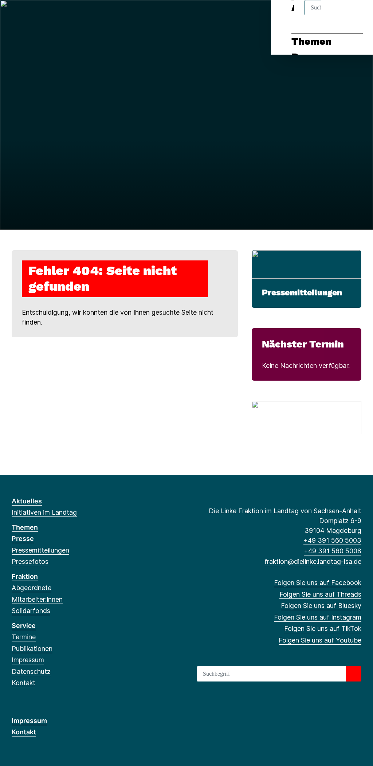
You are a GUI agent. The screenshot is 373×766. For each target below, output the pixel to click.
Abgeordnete (31, 588)
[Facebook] (15, 15)
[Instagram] (51, 15)
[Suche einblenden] (336, 15)
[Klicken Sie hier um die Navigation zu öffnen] (358, 15)
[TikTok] (63, 15)
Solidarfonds (31, 610)
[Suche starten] (353, 673)
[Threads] (27, 15)
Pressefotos (30, 561)
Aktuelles (27, 501)
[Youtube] (75, 15)
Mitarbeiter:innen (37, 599)
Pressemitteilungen (302, 292)
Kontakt (23, 683)
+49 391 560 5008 (332, 551)
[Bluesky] (39, 15)
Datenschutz (31, 671)
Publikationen (32, 648)
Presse (23, 538)
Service (24, 625)
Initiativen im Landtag (44, 512)
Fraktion (25, 576)
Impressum (28, 660)
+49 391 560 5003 (332, 540)
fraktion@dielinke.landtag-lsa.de (312, 561)
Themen (311, 41)
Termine (24, 637)
